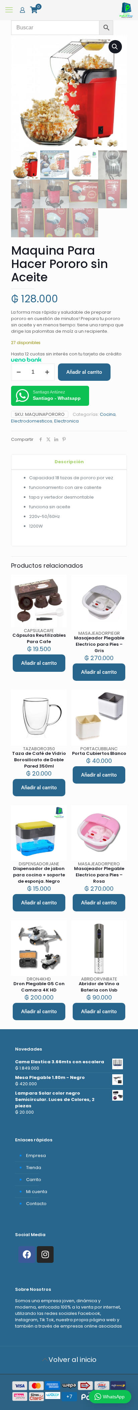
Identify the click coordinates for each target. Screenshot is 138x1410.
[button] (115, 46)
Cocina (108, 414)
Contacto (36, 1203)
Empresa (36, 1155)
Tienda (33, 1167)
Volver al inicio (72, 1359)
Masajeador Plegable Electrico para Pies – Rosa (99, 874)
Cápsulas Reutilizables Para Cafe (39, 638)
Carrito (33, 1179)
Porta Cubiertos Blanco (99, 753)
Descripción (69, 462)
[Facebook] (26, 1254)
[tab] (69, 462)
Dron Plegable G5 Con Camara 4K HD (39, 986)
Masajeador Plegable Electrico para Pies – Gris (99, 644)
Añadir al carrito (84, 372)
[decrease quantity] (18, 372)
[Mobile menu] (9, 10)
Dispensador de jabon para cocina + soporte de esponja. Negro (39, 874)
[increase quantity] (47, 372)
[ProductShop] (126, 10)
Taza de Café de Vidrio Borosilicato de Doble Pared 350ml (39, 759)
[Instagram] (45, 1254)
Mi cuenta (36, 1191)
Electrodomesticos (31, 421)
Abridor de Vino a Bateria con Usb (99, 986)
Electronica (66, 421)
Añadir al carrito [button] (39, 663)
